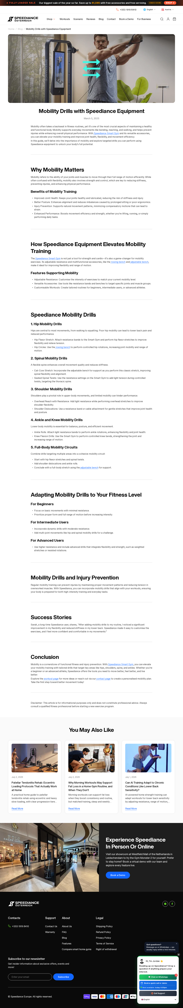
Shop (169, 2)
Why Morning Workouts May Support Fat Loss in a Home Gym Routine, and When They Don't (90, 786)
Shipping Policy (104, 926)
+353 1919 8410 (128, 9)
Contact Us (51, 926)
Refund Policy (103, 932)
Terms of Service (105, 943)
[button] (51, 19)
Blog (20, 29)
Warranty (50, 932)
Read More (17, 808)
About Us (67, 926)
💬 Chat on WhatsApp (162, 976)
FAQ (64, 932)
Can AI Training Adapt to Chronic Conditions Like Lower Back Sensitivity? (144, 786)
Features (66, 943)
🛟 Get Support (158, 993)
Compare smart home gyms (76, 949)
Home (11, 29)
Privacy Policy (103, 937)
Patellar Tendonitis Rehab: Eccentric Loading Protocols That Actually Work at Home (34, 786)
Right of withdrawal (106, 949)
